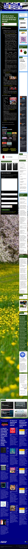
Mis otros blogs (21, 547)
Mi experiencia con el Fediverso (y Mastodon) (23, 171)
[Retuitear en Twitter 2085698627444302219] (22, 121)
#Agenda (23, 128)
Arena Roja (24, 251)
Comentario (3, 177)
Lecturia (21, 176)
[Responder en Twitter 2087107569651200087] (20, 111)
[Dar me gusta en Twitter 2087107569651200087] (23, 111)
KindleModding (5, 405)
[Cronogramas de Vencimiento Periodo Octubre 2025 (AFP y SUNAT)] (22, 510)
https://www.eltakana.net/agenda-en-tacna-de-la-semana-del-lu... (23, 133)
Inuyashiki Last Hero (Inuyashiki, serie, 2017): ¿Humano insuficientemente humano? (23, 245)
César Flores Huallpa (23, 104)
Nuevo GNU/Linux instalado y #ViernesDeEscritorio (23, 168)
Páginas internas (25, 547)
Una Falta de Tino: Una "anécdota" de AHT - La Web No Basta (23, 260)
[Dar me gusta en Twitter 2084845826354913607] (23, 148)
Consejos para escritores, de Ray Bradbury (22, 231)
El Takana (12, 420)
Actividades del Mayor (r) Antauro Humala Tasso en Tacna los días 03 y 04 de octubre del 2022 (23, 286)
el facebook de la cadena (11, 33)
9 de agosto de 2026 (5, 406)
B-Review (24, 240)
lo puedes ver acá (11, 109)
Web (2, 201)
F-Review (24, 207)
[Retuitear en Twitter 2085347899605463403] (22, 135)
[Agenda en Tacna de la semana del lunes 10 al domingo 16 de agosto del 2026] (12, 487)
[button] (25, 10)
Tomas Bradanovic (23, 315)
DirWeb (3, 404)
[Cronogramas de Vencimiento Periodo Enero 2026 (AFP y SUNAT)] (22, 451)
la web (6, 33)
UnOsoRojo (7, 23)
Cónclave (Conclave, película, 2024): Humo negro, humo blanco (23, 187)
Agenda (3, 14)
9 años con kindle (22, 201)
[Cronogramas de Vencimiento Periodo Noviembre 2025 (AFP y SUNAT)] (22, 490)
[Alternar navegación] (13, 10)
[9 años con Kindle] (3, 467)
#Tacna (21, 129)
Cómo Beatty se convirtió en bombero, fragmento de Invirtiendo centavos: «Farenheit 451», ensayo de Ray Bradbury (23, 220)
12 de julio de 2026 (18, 414)
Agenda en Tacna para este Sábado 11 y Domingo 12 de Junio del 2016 (6, 149)
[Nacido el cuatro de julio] (3, 522)
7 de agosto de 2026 (19, 406)
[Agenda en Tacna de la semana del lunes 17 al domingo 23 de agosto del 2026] (12, 430)
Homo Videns (24, 227)
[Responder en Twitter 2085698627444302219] (20, 121)
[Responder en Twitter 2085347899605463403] (20, 135)
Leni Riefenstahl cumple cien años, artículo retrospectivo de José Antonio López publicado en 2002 (23, 212)
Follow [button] (25, 52)
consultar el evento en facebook (8, 85)
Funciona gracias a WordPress (4, 546)
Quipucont (22, 420)
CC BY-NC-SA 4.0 (23, 387)
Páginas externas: (22, 14)
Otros (23, 232)
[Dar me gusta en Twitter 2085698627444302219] (23, 121)
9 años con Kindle (19, 405)
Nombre (2, 192)
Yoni (23, 202)
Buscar (21, 154)
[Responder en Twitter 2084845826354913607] (20, 148)
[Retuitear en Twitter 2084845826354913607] (22, 148)
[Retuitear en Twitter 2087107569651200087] (22, 111)
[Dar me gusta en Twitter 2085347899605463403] (23, 135)
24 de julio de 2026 (5, 414)
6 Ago (22, 125)
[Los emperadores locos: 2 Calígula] (22, 354)
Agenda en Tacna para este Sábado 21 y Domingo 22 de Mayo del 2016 (13, 149)
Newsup (10, 546)
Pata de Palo (24, 214)
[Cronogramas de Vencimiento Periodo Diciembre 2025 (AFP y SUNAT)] (22, 470)
